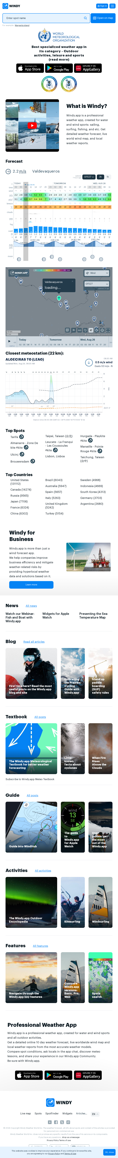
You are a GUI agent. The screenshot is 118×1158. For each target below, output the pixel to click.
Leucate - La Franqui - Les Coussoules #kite (59, 446)
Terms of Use (70, 1154)
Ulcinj (14, 454)
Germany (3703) (91, 498)
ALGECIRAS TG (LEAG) (25, 359)
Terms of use (65, 1140)
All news (31, 606)
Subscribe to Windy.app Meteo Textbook (30, 779)
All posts (40, 717)
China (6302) (19, 513)
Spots (38, 1113)
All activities (43, 870)
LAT (11, 247)
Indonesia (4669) (91, 486)
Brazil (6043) (54, 480)
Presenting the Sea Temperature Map (93, 615)
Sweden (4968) (90, 480)
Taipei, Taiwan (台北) (59, 436)
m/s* (11, 199)
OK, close (109, 1152)
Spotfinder (52, 1113)
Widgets (67, 1113)
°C (12, 207)
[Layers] (67, 330)
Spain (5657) (53, 492)
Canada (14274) (20, 489)
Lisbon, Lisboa (55, 456)
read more (59, 59)
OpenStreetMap (94, 335)
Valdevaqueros (46, 171)
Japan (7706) (19, 501)
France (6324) (19, 507)
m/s (22, 171)
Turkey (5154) (54, 513)
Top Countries (19, 475)
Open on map (105, 18)
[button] (98, 363)
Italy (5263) (52, 498)
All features (40, 946)
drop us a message (70, 1137)
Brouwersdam (19, 461)
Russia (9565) (19, 495)
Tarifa (14, 437)
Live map (25, 1113)
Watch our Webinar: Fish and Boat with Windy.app (20, 617)
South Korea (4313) (93, 492)
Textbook (16, 716)
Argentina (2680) (91, 503)
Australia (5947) (56, 486)
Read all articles (34, 641)
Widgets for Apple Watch (55, 615)
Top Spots (15, 431)
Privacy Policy (53, 1140)
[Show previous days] (14, 342)
